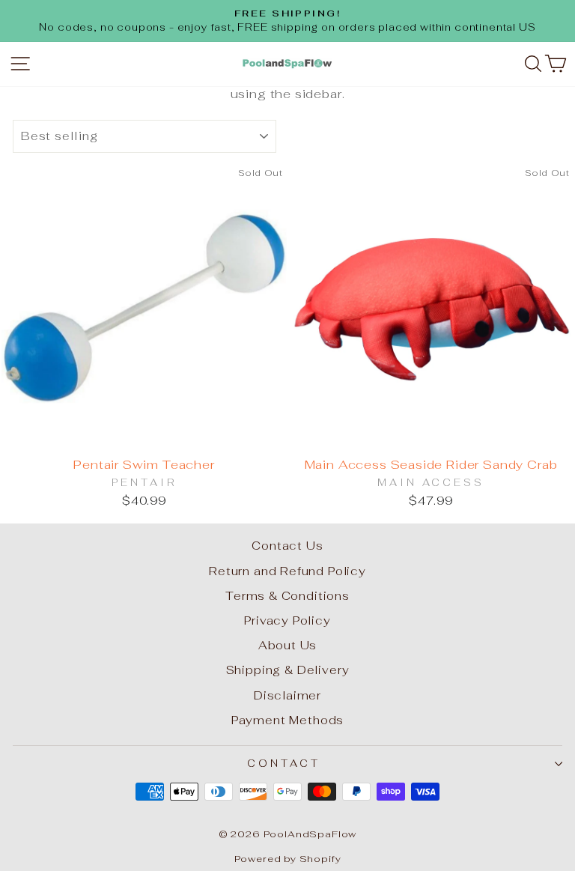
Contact (283, 763)
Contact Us (287, 545)
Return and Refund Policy (287, 571)
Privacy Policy (287, 620)
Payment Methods (287, 720)
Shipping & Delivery (288, 670)
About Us (287, 645)
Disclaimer (287, 695)
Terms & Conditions (287, 596)
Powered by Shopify (287, 858)
